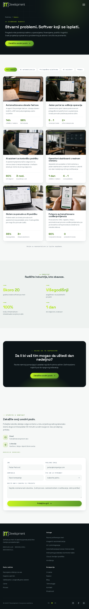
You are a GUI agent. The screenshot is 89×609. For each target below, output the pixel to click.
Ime (8, 463)
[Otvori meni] (84, 4)
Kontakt (49, 587)
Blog (47, 580)
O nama (49, 572)
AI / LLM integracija (53, 545)
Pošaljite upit (43, 503)
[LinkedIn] (84, 603)
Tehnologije (50, 584)
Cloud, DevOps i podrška (55, 556)
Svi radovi (10, 69)
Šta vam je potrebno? (53, 473)
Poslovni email (51, 463)
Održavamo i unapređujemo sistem (16, 580)
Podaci (80, 69)
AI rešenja (50, 560)
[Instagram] (73, 603)
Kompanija (11, 473)
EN (48, 603)
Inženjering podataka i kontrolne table (60, 553)
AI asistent (68, 69)
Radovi (48, 576)
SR (52, 603)
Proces (5, 587)
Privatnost (50, 591)
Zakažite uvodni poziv (18, 43)
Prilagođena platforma (49, 69)
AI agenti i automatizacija (55, 541)
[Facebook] (78, 603)
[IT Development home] (14, 4)
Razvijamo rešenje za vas (12, 572)
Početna (8, 17)
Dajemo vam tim (9, 576)
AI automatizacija (27, 69)
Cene (5, 584)
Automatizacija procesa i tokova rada (60, 549)
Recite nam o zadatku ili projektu (21, 483)
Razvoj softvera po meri (55, 537)
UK (55, 603)
